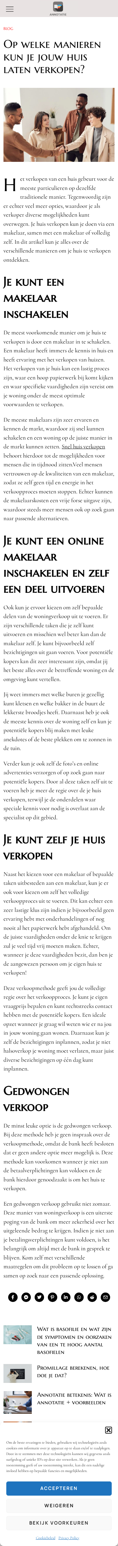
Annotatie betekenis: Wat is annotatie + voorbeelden (74, 1398)
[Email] (105, 1297)
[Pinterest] (52, 1297)
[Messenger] (26, 1297)
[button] (108, 1430)
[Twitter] (39, 1297)
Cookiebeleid (45, 1538)
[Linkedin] (65, 1297)
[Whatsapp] (79, 1297)
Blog (8, 28)
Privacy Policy (69, 1538)
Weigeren (59, 1505)
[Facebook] (13, 1297)
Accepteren (59, 1488)
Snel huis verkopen (83, 446)
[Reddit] (92, 1297)
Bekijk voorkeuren (59, 1523)
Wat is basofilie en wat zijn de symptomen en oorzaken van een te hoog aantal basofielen (74, 1340)
